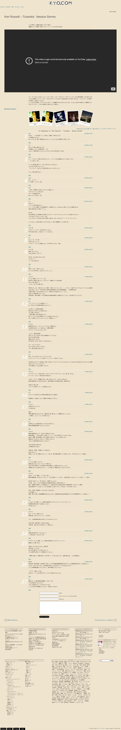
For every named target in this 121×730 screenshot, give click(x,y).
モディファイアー (68, 693)
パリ (7, 676)
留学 (60, 684)
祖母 (87, 675)
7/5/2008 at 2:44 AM (88, 323)
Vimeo (85, 669)
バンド (70, 665)
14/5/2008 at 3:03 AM (88, 459)
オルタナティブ (10, 707)
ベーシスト (62, 692)
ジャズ (8, 690)
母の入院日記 (55, 645)
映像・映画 (27, 662)
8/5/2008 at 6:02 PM (88, 392)
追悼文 (7, 671)
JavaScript (76, 666)
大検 (83, 687)
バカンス (73, 689)
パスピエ (74, 695)
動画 (94, 128)
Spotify (75, 663)
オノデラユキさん (82, 678)
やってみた (8, 673)
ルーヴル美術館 (80, 680)
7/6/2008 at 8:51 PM (88, 561)
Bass (8, 714)
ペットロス (65, 684)
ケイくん (73, 669)
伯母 (56, 695)
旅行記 (26, 680)
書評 (70, 684)
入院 (80, 665)
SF (26, 667)
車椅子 (62, 674)
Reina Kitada (73, 699)
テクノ (9, 688)
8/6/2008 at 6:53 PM (88, 578)
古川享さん (81, 663)
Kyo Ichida (101, 728)
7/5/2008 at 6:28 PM (88, 354)
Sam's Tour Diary (104, 632)
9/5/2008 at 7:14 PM (88, 404)
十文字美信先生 (60, 669)
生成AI (8, 665)
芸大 (66, 690)
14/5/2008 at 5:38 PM (88, 499)
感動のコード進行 (63, 663)
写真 (26, 675)
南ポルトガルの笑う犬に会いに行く (80, 677)
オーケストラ (55, 678)
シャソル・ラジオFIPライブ (59, 641)
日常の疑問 (27, 683)
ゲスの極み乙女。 (78, 693)
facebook (71, 702)
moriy (30, 157)
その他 (26, 686)
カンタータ (10, 698)
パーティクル (86, 681)
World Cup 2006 (63, 665)
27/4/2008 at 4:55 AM (88, 177)
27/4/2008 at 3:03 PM (88, 237)
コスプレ (78, 702)
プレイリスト (55, 690)
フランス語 (75, 665)
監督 (88, 128)
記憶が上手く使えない (11, 620)
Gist (81, 672)
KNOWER (54, 692)
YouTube (97, 128)
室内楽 (9, 704)
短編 (27, 663)
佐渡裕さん (80, 668)
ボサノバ (8, 706)
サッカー (73, 662)
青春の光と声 (32, 646)
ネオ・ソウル (84, 684)
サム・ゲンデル (78, 675)
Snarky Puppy (56, 693)
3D (62, 680)
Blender (87, 663)
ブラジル (80, 695)
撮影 (53, 666)
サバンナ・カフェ (68, 668)
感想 (85, 671)
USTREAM (66, 675)
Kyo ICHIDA (83, 632)
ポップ (8, 684)
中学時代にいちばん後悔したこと (37, 643)
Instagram (101, 651)
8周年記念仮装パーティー (11, 648)
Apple (75, 668)
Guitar (9, 712)
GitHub (83, 690)
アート (26, 674)
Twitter (101, 650)
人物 (6, 666)
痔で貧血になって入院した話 (36, 648)
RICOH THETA (86, 665)
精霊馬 (74, 672)
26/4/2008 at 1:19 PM (88, 145)
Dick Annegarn (68, 701)
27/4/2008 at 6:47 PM (88, 266)
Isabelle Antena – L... (12, 638)
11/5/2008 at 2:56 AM (88, 421)
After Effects (76, 684)
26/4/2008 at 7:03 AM (88, 133)
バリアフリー (79, 671)
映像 (62, 693)
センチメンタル (74, 698)
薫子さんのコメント (70, 671)
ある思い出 (54, 631)
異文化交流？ (8, 649)
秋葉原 (85, 693)
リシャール (72, 674)
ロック (8, 680)
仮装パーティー (56, 702)
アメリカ (67, 669)
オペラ (85, 128)
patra (30, 133)
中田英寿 (61, 681)
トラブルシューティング (82, 674)
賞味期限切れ (67, 681)
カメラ (80, 681)
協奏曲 (9, 702)
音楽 (6, 677)
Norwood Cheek (56, 698)
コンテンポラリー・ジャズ (13, 694)
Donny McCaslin (78, 692)
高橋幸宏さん (61, 699)
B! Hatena (16, 729)
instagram (55, 668)
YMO (84, 675)
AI (59, 668)
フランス (7, 674)
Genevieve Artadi (65, 678)
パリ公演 (58, 633)
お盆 (58, 689)
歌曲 (8, 699)
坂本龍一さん (77, 690)
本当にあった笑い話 (10, 669)
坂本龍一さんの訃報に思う (35, 642)
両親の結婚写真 (56, 644)
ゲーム (86, 668)
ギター (75, 701)
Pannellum (55, 684)
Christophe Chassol (60, 686)
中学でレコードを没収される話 (36, 645)
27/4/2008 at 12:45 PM (88, 201)
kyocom (60, 3)
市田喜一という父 (33, 632)
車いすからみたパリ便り (105, 631)
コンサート (69, 666)
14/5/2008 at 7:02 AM (88, 473)
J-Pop (9, 685)
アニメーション (30, 665)
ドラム (70, 663)
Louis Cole (79, 669)
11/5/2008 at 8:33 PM (88, 431)
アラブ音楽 (9, 709)
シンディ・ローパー (71, 696)
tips (26, 677)
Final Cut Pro (63, 695)
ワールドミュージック (11, 679)
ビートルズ (81, 699)
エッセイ (7, 668)
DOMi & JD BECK (61, 696)
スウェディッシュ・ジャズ (13, 693)
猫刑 (6, 632)
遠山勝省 (71, 690)
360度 (86, 666)
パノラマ (59, 680)
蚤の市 (85, 692)
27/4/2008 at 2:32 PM (88, 227)
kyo (29, 145)
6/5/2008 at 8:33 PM (88, 301)
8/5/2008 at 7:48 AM (88, 371)
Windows (68, 677)
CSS (82, 702)
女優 (27, 672)
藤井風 (71, 675)
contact (101, 637)
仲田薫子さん (74, 678)
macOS (72, 683)
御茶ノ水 (61, 701)
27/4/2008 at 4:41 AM (88, 156)
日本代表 (60, 687)
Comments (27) (80, 128)
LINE (22, 729)
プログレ (9, 682)
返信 (30, 142)
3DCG (7, 663)
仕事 (78, 662)
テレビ (67, 674)
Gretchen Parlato (65, 689)
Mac (53, 665)
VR (69, 683)
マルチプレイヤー (63, 683)
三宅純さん (79, 689)
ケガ (78, 672)
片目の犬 (31, 649)
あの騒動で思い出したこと (11, 637)
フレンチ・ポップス (12, 687)
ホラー (27, 669)
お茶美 (76, 681)
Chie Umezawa (64, 702)
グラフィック (8, 662)
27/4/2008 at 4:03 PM (88, 249)
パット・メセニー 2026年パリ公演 (60, 634)
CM (26, 666)
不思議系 (86, 701)
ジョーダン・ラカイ (75, 687)
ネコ (69, 662)
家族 (65, 662)
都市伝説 (63, 677)
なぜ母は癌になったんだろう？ (59, 639)
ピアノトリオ (10, 691)
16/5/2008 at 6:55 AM (88, 540)
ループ (82, 666)
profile (101, 635)
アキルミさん (66, 687)
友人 (53, 662)
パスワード (80, 701)
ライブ (59, 671)
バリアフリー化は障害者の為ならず (37, 637)
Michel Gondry (65, 698)
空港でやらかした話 (57, 647)
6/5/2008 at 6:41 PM (88, 276)
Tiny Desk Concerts (57, 675)
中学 (56, 665)
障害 (64, 666)
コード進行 (54, 683)
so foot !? (28, 684)
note (100, 649)
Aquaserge (69, 692)
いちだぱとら (58, 666)
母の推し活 (54, 642)
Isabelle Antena (84, 698)
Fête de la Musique (70, 680)
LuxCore (62, 690)
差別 (83, 686)
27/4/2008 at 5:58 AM (88, 187)
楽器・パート (9, 710)
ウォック (7, 640)
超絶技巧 (54, 699)
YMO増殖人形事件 (33, 631)
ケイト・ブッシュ (79, 683)
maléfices (55, 681)
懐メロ (66, 699)
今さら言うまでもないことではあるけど (105, 620)
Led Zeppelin (81, 696)
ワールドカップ (83, 662)
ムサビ (79, 686)
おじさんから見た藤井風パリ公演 (13, 631)
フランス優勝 (86, 689)
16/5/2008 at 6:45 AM (88, 530)
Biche (69, 695)
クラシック (9, 696)
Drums (9, 713)
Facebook (101, 653)
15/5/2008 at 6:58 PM (88, 511)
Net (58, 692)
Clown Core (74, 686)
